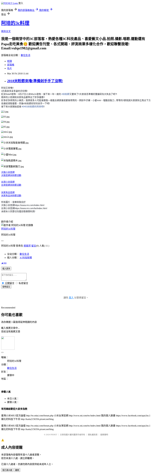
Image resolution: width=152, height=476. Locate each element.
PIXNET (53, 434)
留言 (33, 245)
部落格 (10, 64)
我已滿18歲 (7, 470)
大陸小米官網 (8, 172)
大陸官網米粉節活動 (11, 175)
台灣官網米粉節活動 (11, 185)
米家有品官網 (8, 192)
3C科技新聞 (26, 257)
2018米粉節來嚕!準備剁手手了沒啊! (35, 81)
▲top (4, 263)
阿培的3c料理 (15, 23)
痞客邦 (27, 245)
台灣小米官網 (8, 182)
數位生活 (25, 55)
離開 (17, 470)
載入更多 (6, 269)
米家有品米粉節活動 (11, 195)
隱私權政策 (93, 434)
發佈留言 (6, 287)
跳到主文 (6, 31)
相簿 (9, 61)
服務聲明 (104, 434)
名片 (9, 68)
